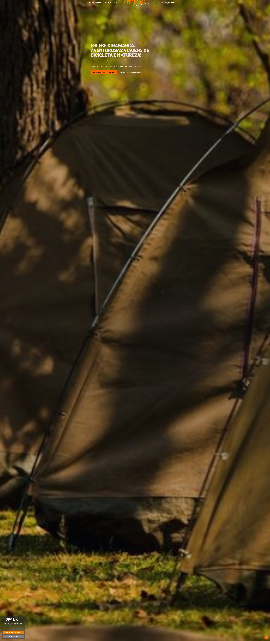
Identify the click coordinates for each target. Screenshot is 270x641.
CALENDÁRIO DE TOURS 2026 (93, 2)
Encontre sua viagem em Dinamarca (103, 72)
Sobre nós (108, 2)
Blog (115, 2)
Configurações (13, 636)
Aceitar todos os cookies (13, 632)
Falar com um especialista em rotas (131, 72)
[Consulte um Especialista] (266, 637)
